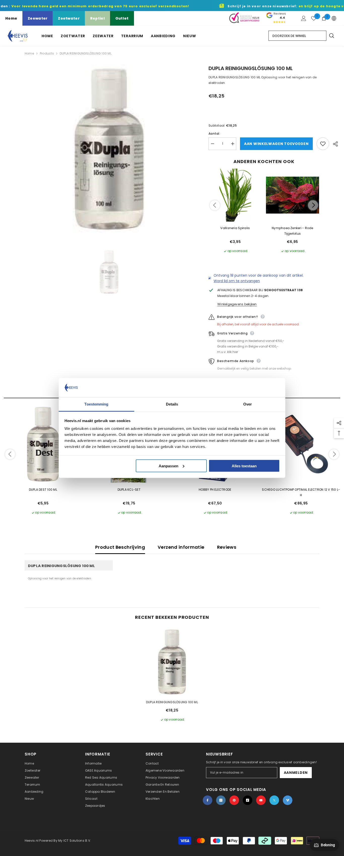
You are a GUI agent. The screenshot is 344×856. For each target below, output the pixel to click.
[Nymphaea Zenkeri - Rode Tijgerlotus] (292, 195)
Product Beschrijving (120, 547)
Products (47, 53)
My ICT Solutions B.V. (74, 840)
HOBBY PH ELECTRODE (215, 489)
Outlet (122, 18)
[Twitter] (274, 800)
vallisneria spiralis (235, 228)
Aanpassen (168, 466)
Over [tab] (247, 404)
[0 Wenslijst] (313, 18)
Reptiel (97, 18)
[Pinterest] (234, 800)
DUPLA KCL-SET (129, 489)
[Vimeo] (287, 800)
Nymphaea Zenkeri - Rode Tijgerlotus (292, 231)
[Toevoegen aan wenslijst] (323, 143)
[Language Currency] (333, 18)
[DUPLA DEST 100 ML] (43, 444)
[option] (109, 149)
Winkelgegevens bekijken (237, 304)
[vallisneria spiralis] (235, 195)
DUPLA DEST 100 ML (43, 489)
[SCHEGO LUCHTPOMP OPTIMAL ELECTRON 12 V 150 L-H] (301, 444)
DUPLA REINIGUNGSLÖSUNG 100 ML (172, 702)
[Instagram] (221, 800)
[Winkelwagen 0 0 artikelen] (323, 18)
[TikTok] (247, 800)
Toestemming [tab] (96, 404)
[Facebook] (207, 800)
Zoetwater (69, 18)
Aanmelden (296, 772)
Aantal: (214, 133)
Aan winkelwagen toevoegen (276, 143)
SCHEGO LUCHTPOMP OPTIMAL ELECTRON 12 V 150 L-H (301, 492)
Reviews (226, 547)
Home (11, 18)
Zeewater (37, 18)
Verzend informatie (181, 547)
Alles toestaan (244, 466)
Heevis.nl (32, 840)
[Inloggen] (303, 18)
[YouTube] (261, 800)
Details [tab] (172, 404)
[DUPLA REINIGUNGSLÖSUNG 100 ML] (172, 662)
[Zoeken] (331, 36)
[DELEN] (333, 144)
